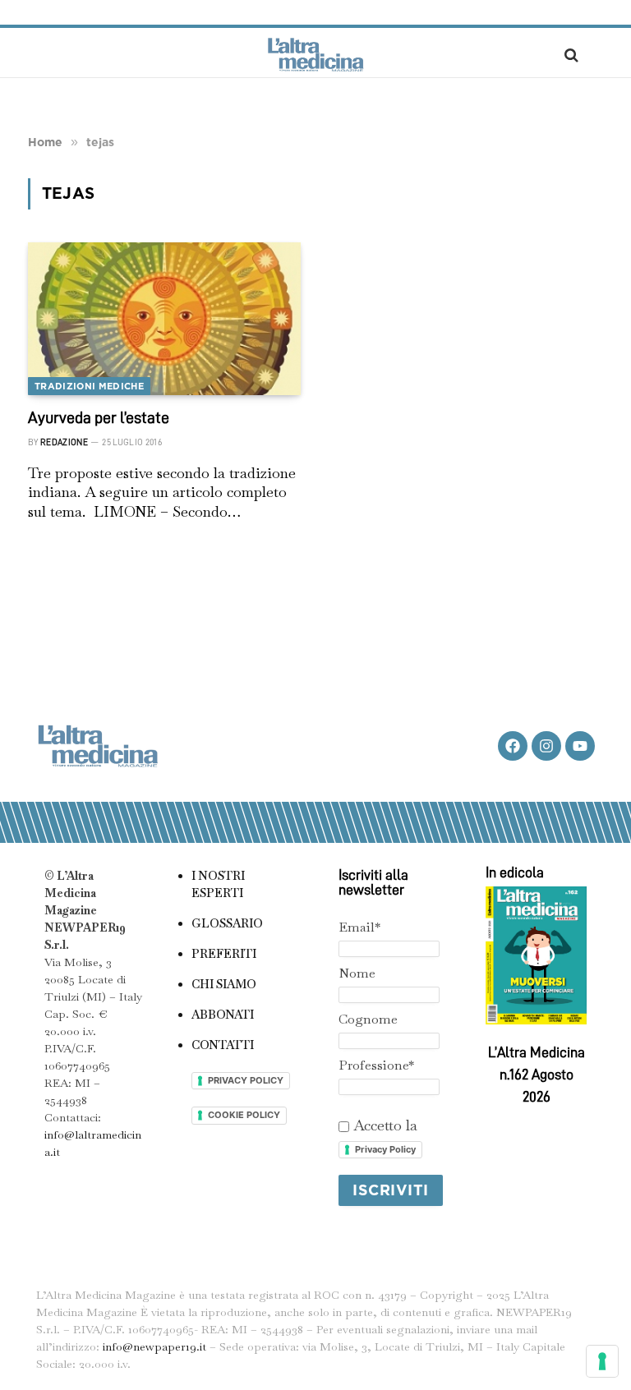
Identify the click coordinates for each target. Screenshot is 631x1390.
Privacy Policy (385, 1149)
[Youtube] (580, 746)
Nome (357, 973)
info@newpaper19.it (154, 1346)
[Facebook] (512, 746)
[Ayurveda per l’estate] (164, 319)
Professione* (376, 1065)
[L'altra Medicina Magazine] (315, 54)
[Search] (569, 54)
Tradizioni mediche (89, 386)
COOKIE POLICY (244, 1115)
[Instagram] (546, 746)
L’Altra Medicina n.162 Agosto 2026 (536, 1074)
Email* (359, 927)
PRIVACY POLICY (245, 1080)
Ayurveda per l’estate (98, 417)
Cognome (368, 1019)
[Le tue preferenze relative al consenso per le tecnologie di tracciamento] (602, 1361)
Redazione (64, 442)
